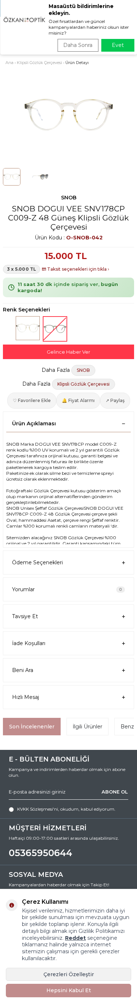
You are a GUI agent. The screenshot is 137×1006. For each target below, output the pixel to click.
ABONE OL (115, 792)
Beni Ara (22, 670)
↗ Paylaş (115, 400)
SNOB (68, 197)
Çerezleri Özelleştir (68, 974)
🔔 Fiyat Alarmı (78, 400)
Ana (9, 62)
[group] (68, 115)
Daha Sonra (77, 45)
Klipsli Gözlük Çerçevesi (39, 62)
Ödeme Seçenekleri (37, 562)
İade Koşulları (28, 643)
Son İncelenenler (31, 726)
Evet (118, 45)
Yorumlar (67, 589)
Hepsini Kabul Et (68, 990)
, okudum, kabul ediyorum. (66, 809)
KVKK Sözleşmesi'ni (37, 809)
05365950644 (40, 852)
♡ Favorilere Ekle (32, 400)
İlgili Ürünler (87, 726)
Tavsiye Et (25, 616)
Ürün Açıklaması (34, 423)
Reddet (75, 938)
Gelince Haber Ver (68, 352)
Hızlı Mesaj (25, 697)
